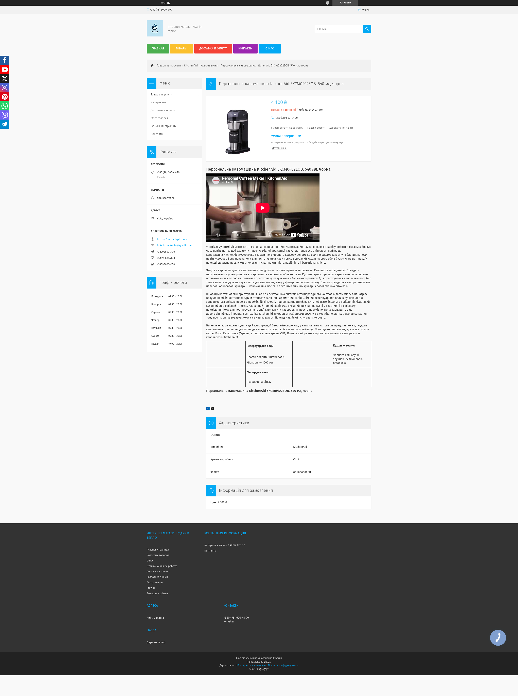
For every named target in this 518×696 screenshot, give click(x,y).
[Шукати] (367, 29)
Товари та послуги (169, 65)
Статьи (151, 588)
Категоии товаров (158, 555)
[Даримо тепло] (155, 35)
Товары (181, 48)
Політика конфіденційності (283, 665)
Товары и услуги (161, 94)
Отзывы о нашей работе (162, 566)
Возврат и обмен (157, 593)
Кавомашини (209, 65)
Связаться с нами (157, 577)
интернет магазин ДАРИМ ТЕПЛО (224, 545)
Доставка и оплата (213, 48)
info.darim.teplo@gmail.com (174, 245)
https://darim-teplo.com (172, 239)
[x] (212, 409)
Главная (158, 48)
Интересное (159, 102)
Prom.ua (277, 658)
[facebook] (208, 409)
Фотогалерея (159, 118)
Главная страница (158, 549)
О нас (269, 48)
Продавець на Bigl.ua (259, 662)
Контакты (245, 48)
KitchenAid (191, 65)
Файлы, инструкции (163, 126)
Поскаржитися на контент (251, 665)
